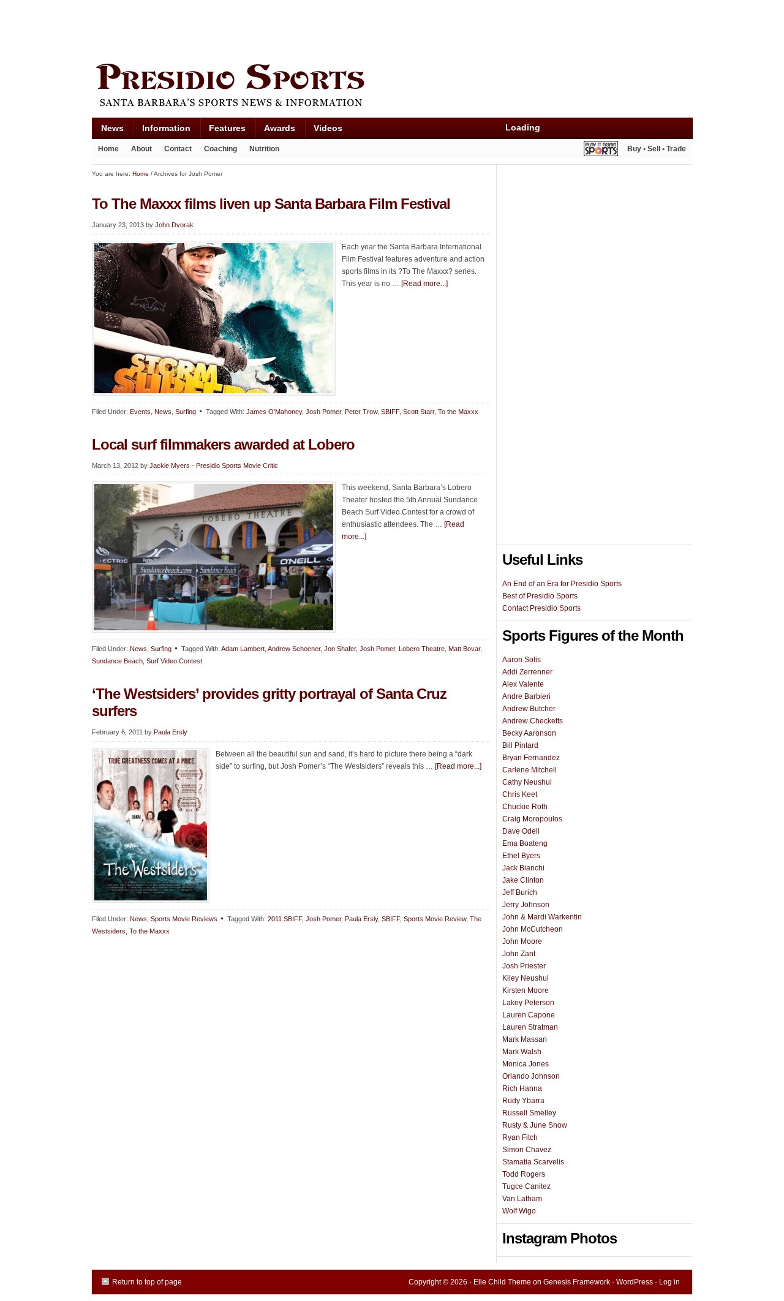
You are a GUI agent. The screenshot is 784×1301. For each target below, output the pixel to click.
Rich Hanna (522, 1088)
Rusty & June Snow (534, 1125)
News (108, 130)
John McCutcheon (532, 929)
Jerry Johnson (525, 904)
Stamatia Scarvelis (533, 1162)
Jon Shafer (340, 648)
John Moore (522, 941)
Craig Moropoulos (532, 819)
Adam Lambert (243, 648)
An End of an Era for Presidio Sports (562, 583)
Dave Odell (521, 831)
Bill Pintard (520, 745)
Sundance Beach (117, 661)
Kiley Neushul (525, 978)
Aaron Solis (521, 659)
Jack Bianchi (523, 868)
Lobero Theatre (422, 648)
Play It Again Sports (601, 150)
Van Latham (522, 1198)
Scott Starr (418, 411)
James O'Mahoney (274, 411)
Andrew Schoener (294, 648)
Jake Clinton (523, 880)
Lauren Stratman (530, 1027)
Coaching (220, 149)
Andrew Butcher (529, 708)
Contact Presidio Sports (541, 608)
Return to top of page (147, 1282)
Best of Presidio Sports (540, 596)
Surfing (185, 411)
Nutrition (264, 149)
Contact (178, 149)
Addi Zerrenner (527, 672)
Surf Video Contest (174, 661)
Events (140, 411)
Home (108, 149)
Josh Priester (524, 966)
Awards (275, 130)
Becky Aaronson (529, 733)
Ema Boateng (525, 843)
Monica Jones (525, 1064)
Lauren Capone (528, 1015)
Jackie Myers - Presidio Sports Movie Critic (213, 465)
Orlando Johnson (531, 1076)
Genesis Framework (576, 1282)
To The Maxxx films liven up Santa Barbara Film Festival (271, 203)
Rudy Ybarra (523, 1100)
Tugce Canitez (526, 1186)
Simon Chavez (526, 1149)
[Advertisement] (315, 28)
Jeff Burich (519, 892)
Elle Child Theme (502, 1282)
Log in (669, 1282)
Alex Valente (523, 684)
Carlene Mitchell (529, 770)
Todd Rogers (523, 1174)
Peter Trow (361, 411)
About (138, 151)
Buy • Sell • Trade (656, 149)
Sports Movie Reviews (184, 918)
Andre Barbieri (526, 696)
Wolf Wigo (519, 1211)
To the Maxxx (458, 411)
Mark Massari (524, 1039)
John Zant (518, 953)
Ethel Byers (521, 855)
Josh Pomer (323, 411)
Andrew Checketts (532, 721)
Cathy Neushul (527, 782)
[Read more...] (424, 283)
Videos (328, 128)
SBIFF (390, 411)
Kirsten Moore (525, 990)
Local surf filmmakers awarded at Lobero (223, 444)
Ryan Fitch (520, 1137)
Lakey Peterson (528, 1002)
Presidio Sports (392, 87)
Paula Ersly (170, 732)
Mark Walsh (521, 1051)
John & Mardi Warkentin (542, 917)
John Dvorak (174, 224)
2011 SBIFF (285, 918)
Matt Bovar (464, 648)
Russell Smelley (529, 1113)
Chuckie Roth (525, 806)
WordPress (634, 1282)
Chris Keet (519, 794)
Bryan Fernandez (531, 757)
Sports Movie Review (435, 918)
